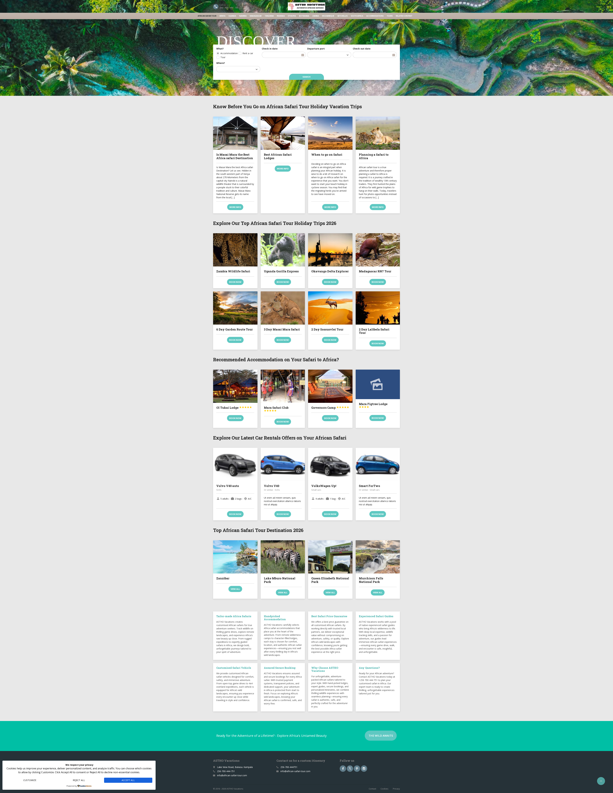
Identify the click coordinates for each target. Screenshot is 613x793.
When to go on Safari (326, 154)
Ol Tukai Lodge (234, 408)
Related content (404, 16)
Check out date (362, 48)
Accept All (128, 780)
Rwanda (281, 16)
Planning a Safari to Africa (374, 156)
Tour (222, 57)
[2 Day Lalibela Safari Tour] (378, 308)
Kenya (222, 16)
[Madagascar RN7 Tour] (378, 249)
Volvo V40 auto (227, 486)
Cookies (384, 788)
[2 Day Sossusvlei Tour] (330, 308)
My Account (389, 6)
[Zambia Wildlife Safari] (235, 249)
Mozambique (328, 16)
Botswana (304, 16)
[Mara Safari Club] (283, 386)
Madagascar (255, 16)
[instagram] (364, 768)
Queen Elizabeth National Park (330, 580)
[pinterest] (357, 768)
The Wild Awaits (381, 735)
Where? (220, 63)
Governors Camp (330, 408)
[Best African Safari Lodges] (283, 133)
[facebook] (343, 768)
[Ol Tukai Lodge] (235, 386)
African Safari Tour (207, 16)
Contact (372, 788)
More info (235, 207)
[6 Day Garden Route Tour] (235, 308)
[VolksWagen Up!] (330, 464)
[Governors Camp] (330, 386)
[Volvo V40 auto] (235, 464)
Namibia (242, 16)
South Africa (357, 16)
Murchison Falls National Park (371, 580)
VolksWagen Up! (323, 486)
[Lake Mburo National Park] (283, 556)
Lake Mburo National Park (279, 580)
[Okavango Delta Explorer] (330, 249)
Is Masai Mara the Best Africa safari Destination (234, 156)
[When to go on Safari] (330, 133)
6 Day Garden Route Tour (234, 329)
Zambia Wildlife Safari (233, 271)
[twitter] (350, 768)
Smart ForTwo (369, 486)
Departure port (316, 48)
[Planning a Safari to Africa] (378, 133)
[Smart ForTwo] (378, 464)
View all (235, 589)
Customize (29, 780)
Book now (235, 282)
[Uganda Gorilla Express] (283, 249)
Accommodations (374, 16)
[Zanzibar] (235, 556)
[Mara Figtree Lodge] (378, 384)
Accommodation (229, 53)
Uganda (232, 16)
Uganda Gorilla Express (281, 271)
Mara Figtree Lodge (373, 405)
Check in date (270, 48)
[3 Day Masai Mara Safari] (283, 308)
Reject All (79, 780)
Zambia (315, 16)
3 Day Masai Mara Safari (282, 329)
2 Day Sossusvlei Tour (327, 329)
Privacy (396, 788)
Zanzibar (222, 578)
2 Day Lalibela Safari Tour (374, 331)
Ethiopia (292, 16)
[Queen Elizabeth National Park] (330, 556)
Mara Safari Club (276, 409)
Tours (390, 16)
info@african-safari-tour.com (232, 775)
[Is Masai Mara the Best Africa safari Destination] (235, 133)
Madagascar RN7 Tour (375, 271)
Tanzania (269, 16)
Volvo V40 (271, 486)
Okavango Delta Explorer (330, 271)
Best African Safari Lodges (278, 156)
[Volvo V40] (283, 464)
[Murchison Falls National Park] (378, 556)
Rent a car (247, 53)
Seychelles (342, 16)
